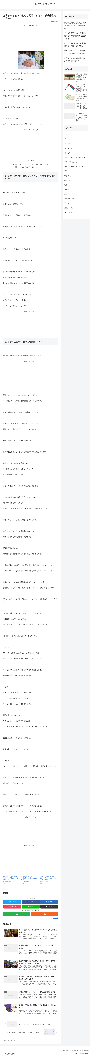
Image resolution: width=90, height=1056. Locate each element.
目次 (28, 160)
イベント (67, 139)
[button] (49, 907)
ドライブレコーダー (71, 162)
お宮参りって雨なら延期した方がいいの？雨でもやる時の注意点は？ (11, 878)
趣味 (66, 194)
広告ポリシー (74, 1050)
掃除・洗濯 (68, 180)
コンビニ (67, 153)
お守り (66, 134)
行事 (6, 893)
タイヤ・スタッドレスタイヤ (74, 157)
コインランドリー (70, 148)
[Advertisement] (30, 39)
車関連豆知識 (69, 199)
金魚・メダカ (69, 208)
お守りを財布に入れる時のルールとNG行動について (75, 59)
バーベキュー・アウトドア (73, 167)
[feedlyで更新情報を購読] (16, 914)
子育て (66, 171)
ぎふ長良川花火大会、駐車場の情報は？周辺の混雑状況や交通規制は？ (75, 36)
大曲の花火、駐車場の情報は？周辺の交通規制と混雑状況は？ (75, 52)
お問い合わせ (84, 1050)
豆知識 (66, 189)
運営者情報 (66, 1050)
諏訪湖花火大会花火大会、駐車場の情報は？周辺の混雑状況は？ (75, 25)
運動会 (66, 203)
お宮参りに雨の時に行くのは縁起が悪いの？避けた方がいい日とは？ (29, 878)
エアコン (67, 144)
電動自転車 (68, 212)
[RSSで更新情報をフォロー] (44, 914)
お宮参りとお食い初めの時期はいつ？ (25, 167)
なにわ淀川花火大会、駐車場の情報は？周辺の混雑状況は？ (75, 44)
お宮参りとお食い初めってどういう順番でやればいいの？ (31, 164)
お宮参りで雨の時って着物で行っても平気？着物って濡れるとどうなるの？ (48, 878)
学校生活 (67, 176)
